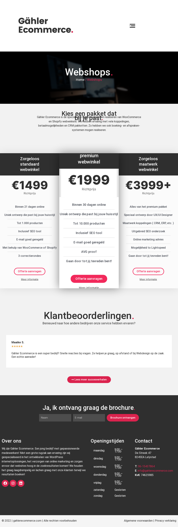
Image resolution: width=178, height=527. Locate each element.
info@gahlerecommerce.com (155, 470)
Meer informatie (29, 279)
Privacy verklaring (165, 520)
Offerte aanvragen (29, 271)
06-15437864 (146, 466)
